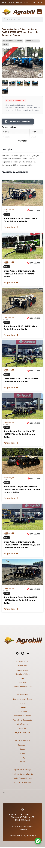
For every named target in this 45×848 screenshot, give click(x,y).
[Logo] (18, 12)
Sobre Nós (22, 666)
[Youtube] (28, 653)
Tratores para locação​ (22, 782)
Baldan (22, 749)
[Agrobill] (22, 640)
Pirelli (22, 761)
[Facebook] (17, 653)
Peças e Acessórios (22, 732)
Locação (22, 728)
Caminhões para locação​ (22, 778)
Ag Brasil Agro (30, 835)
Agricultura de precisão (22, 720)
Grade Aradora (32, 41)
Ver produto (9, 227)
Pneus (22, 703)
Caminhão (22, 711)
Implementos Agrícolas (12, 41)
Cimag (22, 757)
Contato (22, 682)
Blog (22, 678)
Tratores (22, 707)
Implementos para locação (22, 774)
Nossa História (22, 670)
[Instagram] (22, 653)
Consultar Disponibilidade (19, 121)
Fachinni (22, 753)
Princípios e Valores (22, 674)
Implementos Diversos (23, 716)
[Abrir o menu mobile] (39, 11)
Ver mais (22, 140)
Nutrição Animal (22, 724)
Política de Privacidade (22, 686)
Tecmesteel (22, 745)
